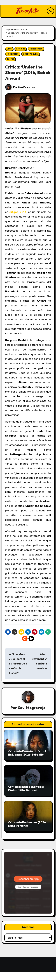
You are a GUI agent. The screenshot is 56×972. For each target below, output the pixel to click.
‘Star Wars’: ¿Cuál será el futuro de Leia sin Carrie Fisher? (18, 664)
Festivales (13, 54)
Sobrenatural (30, 54)
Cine (9, 48)
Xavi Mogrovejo (26, 87)
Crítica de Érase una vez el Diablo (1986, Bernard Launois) (26, 790)
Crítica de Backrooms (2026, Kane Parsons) (27, 823)
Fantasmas (36, 48)
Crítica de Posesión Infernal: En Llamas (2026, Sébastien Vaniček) (27, 754)
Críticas (20, 48)
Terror (10, 59)
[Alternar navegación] (4, 11)
